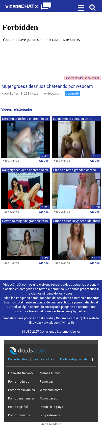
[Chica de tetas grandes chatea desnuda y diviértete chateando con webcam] (76, 190)
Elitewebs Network (20, 373)
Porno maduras (18, 381)
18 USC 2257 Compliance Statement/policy (51, 331)
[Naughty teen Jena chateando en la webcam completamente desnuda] (25, 190)
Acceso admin (51, 424)
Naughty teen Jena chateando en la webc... (25, 170)
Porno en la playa (51, 407)
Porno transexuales (21, 390)
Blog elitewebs (50, 415)
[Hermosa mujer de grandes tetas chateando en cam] (25, 242)
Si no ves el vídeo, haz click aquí (82, 78)
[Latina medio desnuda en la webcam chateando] (76, 139)
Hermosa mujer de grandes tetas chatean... (25, 221)
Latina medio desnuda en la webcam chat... (72, 119)
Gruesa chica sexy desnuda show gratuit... (76, 221)
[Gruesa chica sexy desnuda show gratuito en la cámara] (76, 242)
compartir (72, 93)
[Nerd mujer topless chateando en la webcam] (25, 139)
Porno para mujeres (21, 398)
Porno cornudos (19, 415)
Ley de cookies (43, 359)
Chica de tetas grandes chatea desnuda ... (74, 170)
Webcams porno (51, 390)
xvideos (44, 160)
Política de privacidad (74, 359)
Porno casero (49, 398)
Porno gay (46, 381)
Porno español (18, 407)
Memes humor (50, 373)
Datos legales (17, 359)
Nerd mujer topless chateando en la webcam (25, 119)
